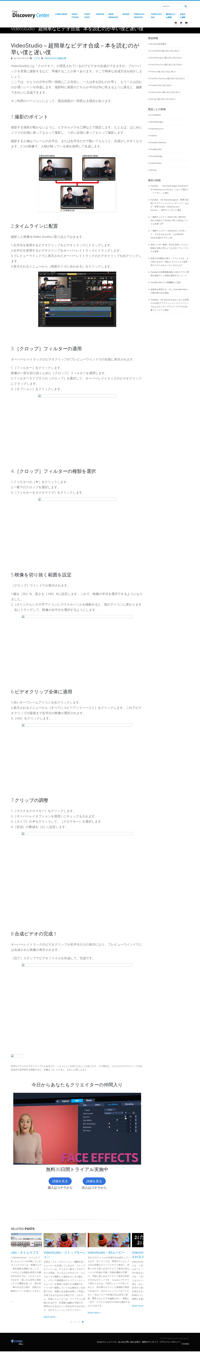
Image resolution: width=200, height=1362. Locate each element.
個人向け (166, 50)
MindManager (156, 121)
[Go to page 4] (83, 1322)
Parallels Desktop (158, 142)
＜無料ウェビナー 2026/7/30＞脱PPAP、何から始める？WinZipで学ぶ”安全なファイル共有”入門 (169, 220)
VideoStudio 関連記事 (55, 58)
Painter (153, 135)
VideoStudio (156, 163)
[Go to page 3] (79, 1322)
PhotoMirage (156, 156)
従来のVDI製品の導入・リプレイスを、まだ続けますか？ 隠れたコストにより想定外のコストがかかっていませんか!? (169, 262)
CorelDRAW (155, 115)
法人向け (175, 50)
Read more (17, 1316)
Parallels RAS (156, 149)
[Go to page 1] (71, 1322)
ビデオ (36, 58)
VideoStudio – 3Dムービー (73, 1252)
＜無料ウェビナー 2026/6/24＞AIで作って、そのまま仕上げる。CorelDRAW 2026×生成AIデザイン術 (168, 234)
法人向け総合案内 (158, 43)
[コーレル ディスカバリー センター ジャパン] (30, 14)
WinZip (153, 170)
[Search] (186, 5)
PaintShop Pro (157, 128)
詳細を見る (60, 1181)
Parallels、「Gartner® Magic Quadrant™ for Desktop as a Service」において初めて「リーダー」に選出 (169, 189)
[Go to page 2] (75, 1322)
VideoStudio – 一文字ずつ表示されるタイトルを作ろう (120, 1254)
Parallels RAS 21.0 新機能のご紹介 (166, 282)
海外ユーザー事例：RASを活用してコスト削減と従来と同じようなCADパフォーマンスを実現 (169, 248)
